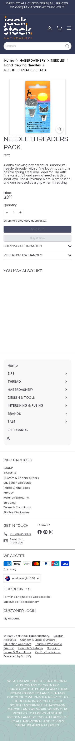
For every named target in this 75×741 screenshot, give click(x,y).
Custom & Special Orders (21, 478)
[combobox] (37, 46)
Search (9, 468)
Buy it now (37, 238)
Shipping (9, 220)
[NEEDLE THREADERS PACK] (30, 310)
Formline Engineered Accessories (27, 597)
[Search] (67, 46)
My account (12, 618)
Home (9, 60)
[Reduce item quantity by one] (7, 212)
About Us (10, 473)
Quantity (10, 205)
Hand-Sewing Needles (22, 65)
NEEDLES (58, 60)
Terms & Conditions (17, 507)
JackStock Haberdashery (21, 602)
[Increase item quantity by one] (20, 212)
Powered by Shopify (17, 656)
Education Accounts (17, 483)
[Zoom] (59, 129)
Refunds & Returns (16, 498)
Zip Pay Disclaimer (16, 512)
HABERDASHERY (33, 60)
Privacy (9, 493)
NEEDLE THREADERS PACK (25, 70)
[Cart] (59, 28)
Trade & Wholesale (17, 488)
